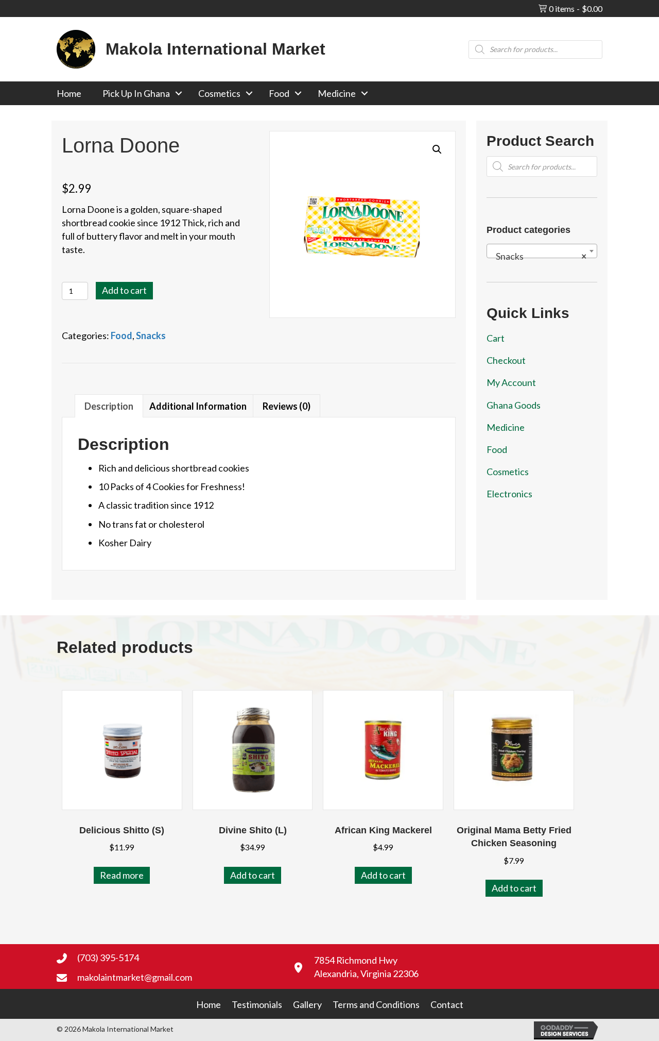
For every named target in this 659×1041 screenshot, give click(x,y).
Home (69, 93)
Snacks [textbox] (538, 256)
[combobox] (542, 251)
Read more (122, 875)
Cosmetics (219, 93)
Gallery (307, 1004)
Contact (446, 1004)
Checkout (506, 360)
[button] (178, 93)
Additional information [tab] (198, 406)
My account (511, 382)
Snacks (151, 335)
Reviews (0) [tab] (286, 406)
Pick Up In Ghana (136, 93)
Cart (496, 338)
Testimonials (257, 1004)
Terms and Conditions (376, 1004)
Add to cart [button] (252, 875)
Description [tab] (108, 406)
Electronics (509, 493)
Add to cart (124, 290)
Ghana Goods (514, 405)
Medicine (337, 93)
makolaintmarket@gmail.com (134, 977)
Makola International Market (215, 49)
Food (279, 93)
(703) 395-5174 (108, 957)
